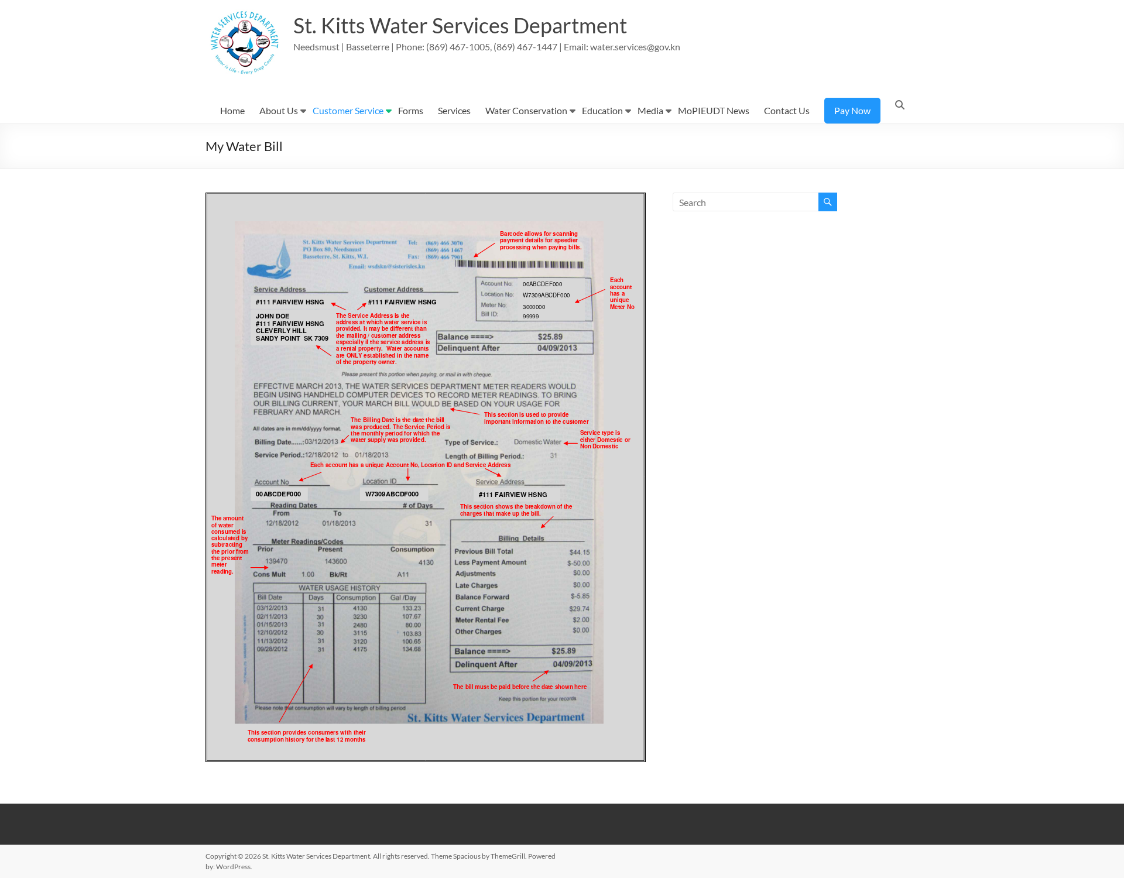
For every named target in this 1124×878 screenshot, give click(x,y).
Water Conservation (526, 110)
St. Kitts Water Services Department (460, 25)
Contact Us (787, 110)
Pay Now (852, 110)
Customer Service (348, 110)
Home (232, 110)
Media (650, 110)
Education (602, 110)
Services (454, 110)
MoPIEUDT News (713, 110)
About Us (278, 110)
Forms (410, 110)
